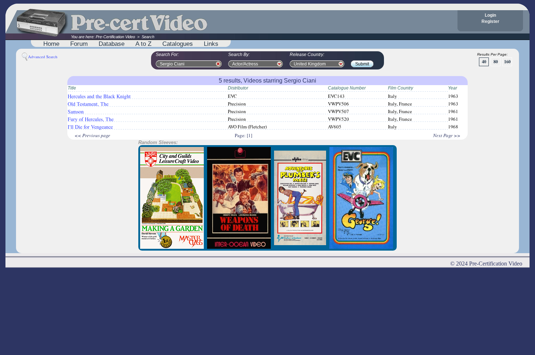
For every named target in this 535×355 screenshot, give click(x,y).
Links (211, 43)
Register (490, 21)
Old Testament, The (88, 103)
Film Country (400, 88)
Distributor (238, 88)
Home (51, 43)
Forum (79, 43)
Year (452, 88)
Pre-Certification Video (115, 37)
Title (72, 88)
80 (496, 62)
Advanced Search (43, 56)
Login (490, 15)
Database (111, 43)
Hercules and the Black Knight (99, 96)
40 (484, 62)
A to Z (143, 43)
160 (507, 62)
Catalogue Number (347, 88)
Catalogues (177, 43)
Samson (76, 111)
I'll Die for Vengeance (90, 126)
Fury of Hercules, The (91, 119)
